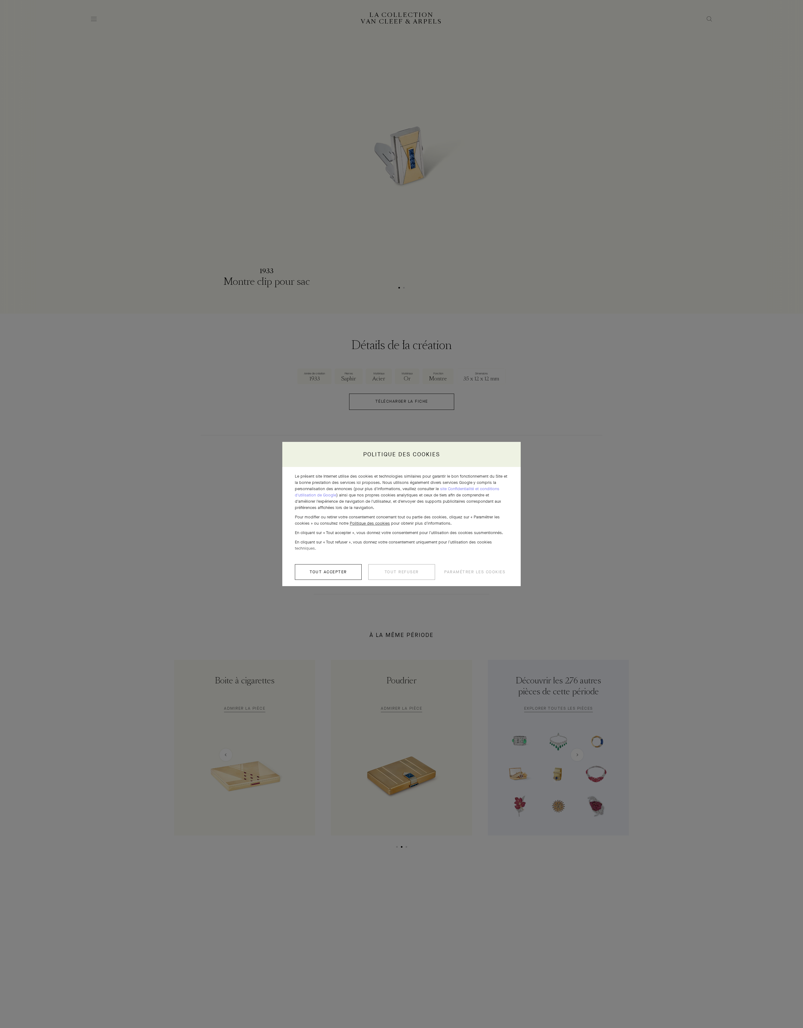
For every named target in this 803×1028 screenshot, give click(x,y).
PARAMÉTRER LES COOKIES (474, 572)
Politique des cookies (370, 523)
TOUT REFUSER (402, 572)
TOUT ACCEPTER (328, 572)
